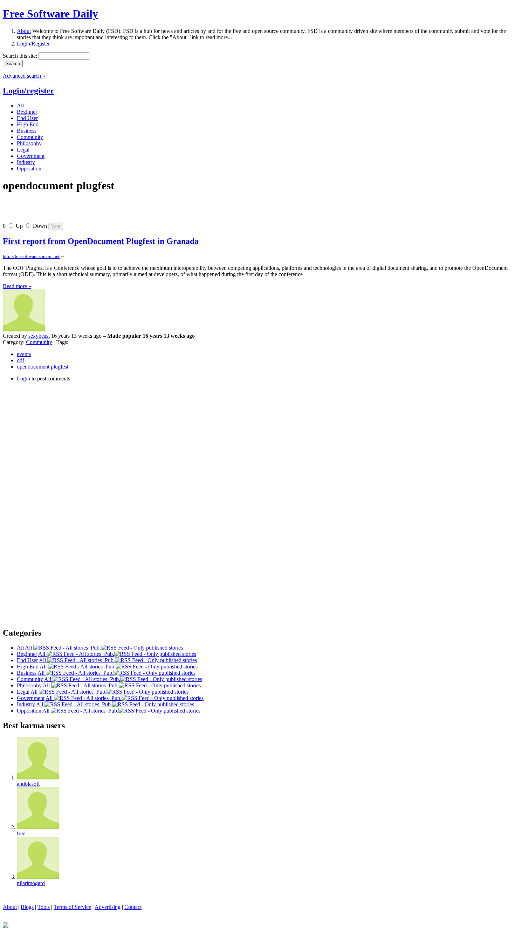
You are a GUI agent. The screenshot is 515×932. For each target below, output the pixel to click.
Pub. (94, 648)
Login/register (28, 90)
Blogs (27, 907)
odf (20, 360)
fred (21, 833)
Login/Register (33, 44)
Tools (43, 907)
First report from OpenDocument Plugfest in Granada (101, 241)
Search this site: (21, 56)
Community (39, 342)
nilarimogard (31, 883)
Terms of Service (72, 907)
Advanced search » (24, 76)
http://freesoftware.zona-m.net (31, 256)
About (24, 31)
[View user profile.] (24, 329)
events (24, 354)
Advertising (108, 907)
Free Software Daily (50, 13)
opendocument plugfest (42, 367)
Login (23, 378)
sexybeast (39, 336)
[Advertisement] (85, 210)
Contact (133, 907)
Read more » (17, 286)
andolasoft (28, 784)
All (29, 648)
